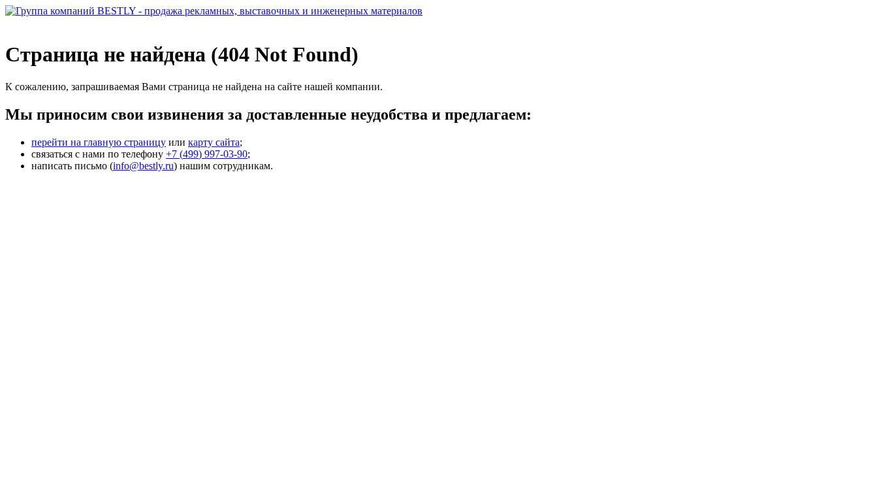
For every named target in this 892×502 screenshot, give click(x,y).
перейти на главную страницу (98, 142)
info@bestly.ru (143, 165)
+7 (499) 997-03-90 (206, 153)
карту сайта (214, 142)
